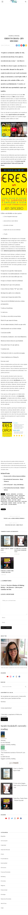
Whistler (3, 740)
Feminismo (3, 867)
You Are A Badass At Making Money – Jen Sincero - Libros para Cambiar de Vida (12, 587)
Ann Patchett (6, 742)
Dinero (2, 854)
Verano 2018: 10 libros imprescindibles (14, 476)
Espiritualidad (4, 863)
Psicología (3, 894)
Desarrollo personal (14, 35)
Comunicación (4, 840)
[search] (25, 1)
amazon (8, 494)
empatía (8, 498)
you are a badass (12, 504)
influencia (22, 498)
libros (19, 500)
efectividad (20, 497)
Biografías (3, 836)
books (16, 495)
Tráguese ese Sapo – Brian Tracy (14, 525)
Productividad (4, 890)
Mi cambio (3, 881)
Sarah (2, 45)
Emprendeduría (4, 858)
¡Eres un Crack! (14, 73)
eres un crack (14, 498)
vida (24, 502)
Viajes (2, 907)
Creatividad (3, 845)
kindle (9, 500)
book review (10, 495)
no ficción (11, 501)
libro (14, 96)
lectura (14, 500)
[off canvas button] (2, 1)
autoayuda (20, 494)
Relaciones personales (6, 899)
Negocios (3, 885)
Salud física (3, 903)
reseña (10, 502)
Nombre (3, 701)
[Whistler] (3, 734)
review (14, 502)
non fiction (18, 501)
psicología (4, 502)
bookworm (22, 495)
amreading (13, 494)
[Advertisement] (14, 19)
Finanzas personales (5, 872)
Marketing (3, 876)
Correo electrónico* (6, 708)
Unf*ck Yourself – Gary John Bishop (13, 484)
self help (19, 502)
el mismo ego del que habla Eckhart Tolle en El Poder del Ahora (13, 163)
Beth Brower (6, 756)
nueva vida (24, 501)
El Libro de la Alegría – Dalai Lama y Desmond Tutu (20, 550)
